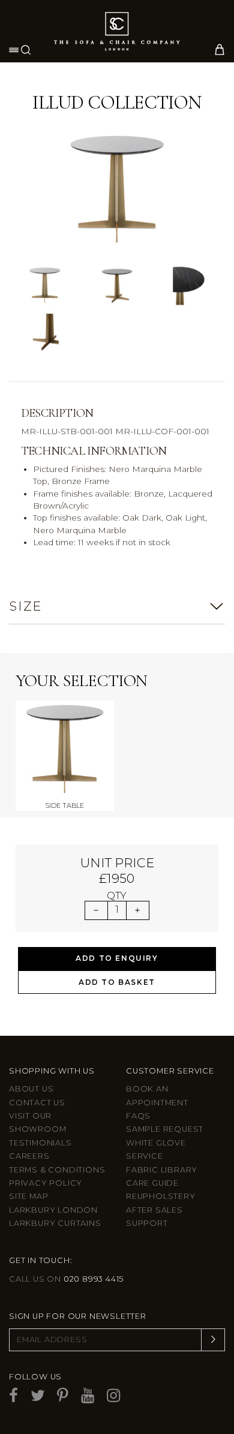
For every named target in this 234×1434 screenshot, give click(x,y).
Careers (29, 1156)
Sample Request (164, 1129)
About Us (31, 1088)
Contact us (37, 1102)
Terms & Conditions (57, 1169)
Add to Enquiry (117, 958)
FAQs (138, 1115)
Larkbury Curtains (55, 1223)
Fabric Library (161, 1169)
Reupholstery (161, 1196)
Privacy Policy (45, 1183)
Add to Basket (117, 982)
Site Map (28, 1196)
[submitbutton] (213, 1339)
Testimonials (40, 1142)
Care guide (152, 1183)
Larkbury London (53, 1209)
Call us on (66, 1278)
